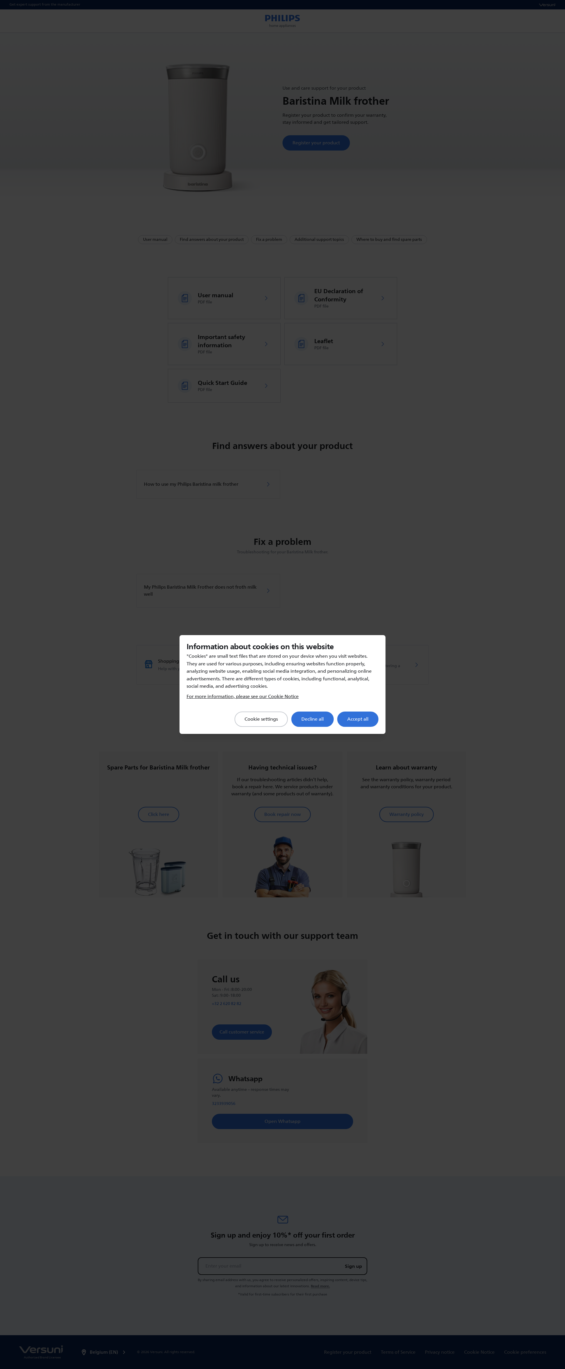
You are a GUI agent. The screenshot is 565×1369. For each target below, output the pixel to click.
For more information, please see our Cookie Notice (243, 696)
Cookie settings (261, 719)
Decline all (312, 719)
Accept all (357, 719)
